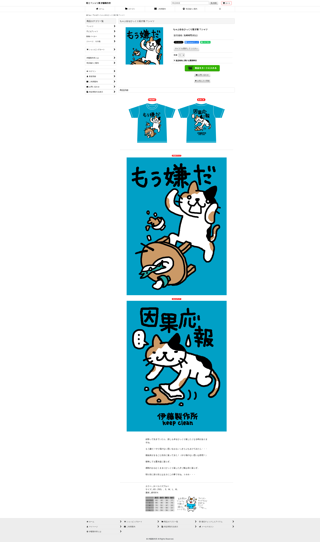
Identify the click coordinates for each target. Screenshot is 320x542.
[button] (220, 9)
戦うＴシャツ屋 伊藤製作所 (98, 3)
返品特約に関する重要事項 (186, 60)
